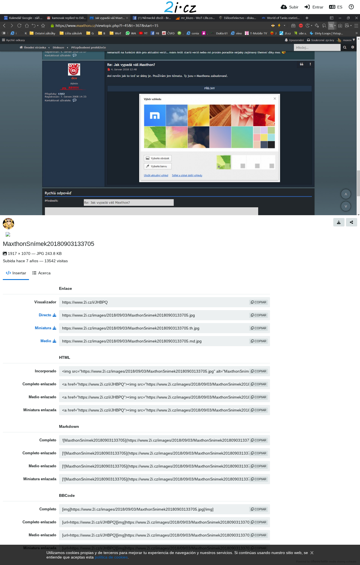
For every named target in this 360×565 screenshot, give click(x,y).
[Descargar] (339, 222)
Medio (45, 341)
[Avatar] (8, 223)
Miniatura (43, 328)
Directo (45, 315)
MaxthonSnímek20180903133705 (48, 243)
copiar (260, 302)
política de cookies (111, 557)
